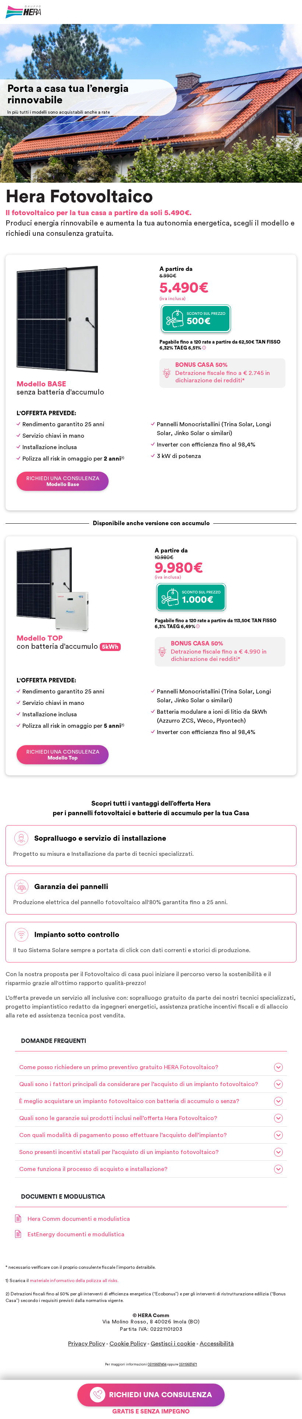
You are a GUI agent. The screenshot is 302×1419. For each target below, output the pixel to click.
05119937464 (157, 1364)
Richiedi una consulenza (62, 481)
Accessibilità (217, 1344)
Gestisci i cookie (173, 1344)
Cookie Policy (127, 1344)
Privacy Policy (86, 1344)
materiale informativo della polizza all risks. (74, 1280)
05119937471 (188, 1364)
